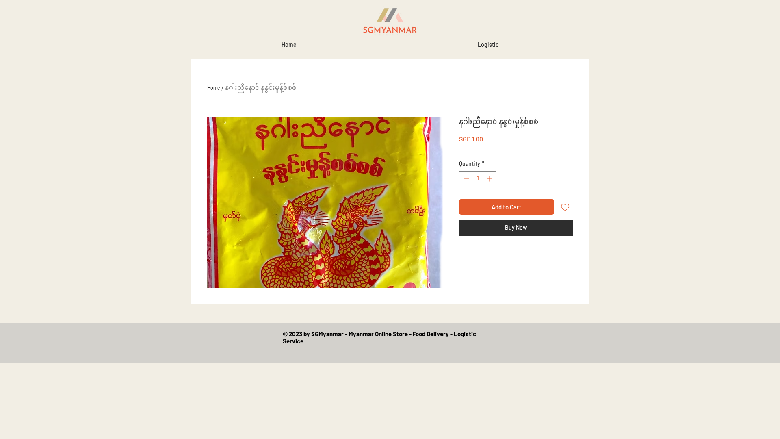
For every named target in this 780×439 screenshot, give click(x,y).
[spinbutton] (477, 179)
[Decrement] (465, 179)
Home (213, 87)
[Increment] (490, 179)
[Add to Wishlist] (565, 207)
